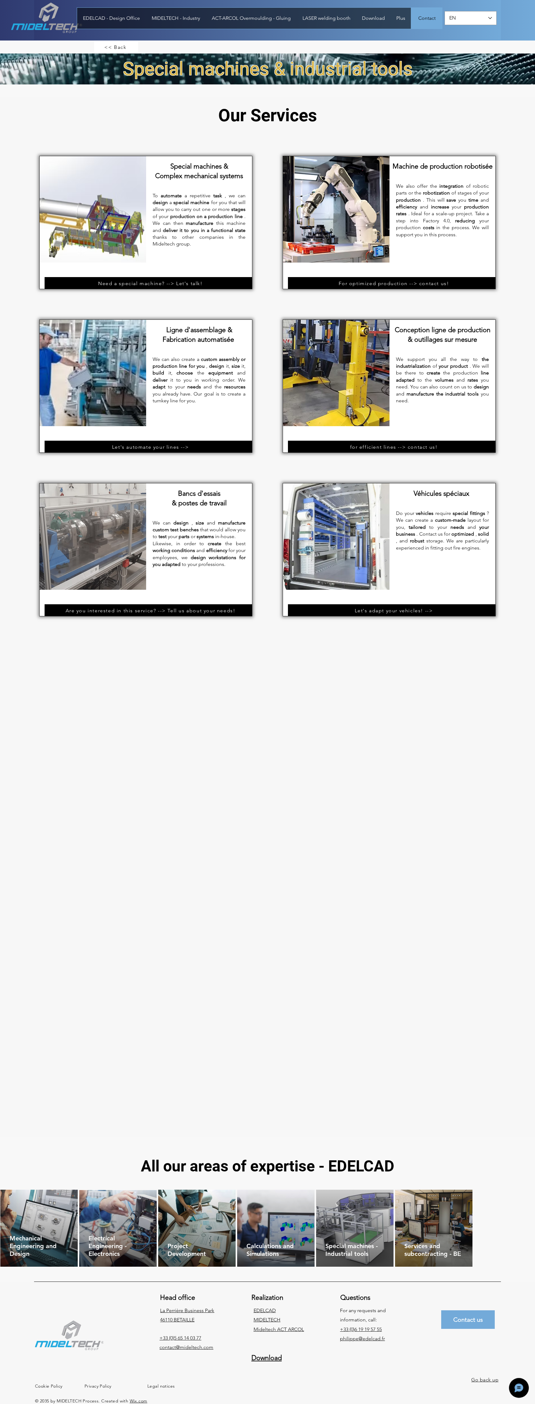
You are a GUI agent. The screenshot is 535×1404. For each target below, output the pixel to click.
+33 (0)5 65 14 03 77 (180, 1338)
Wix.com (138, 1401)
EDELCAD (265, 1310)
